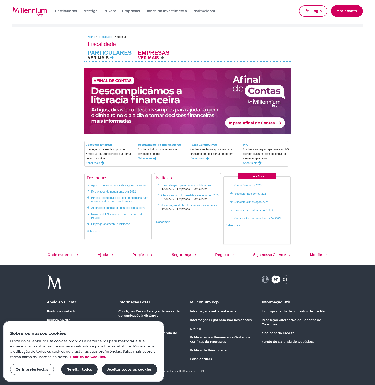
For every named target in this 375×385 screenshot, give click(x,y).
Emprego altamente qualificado (110, 224)
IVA (245, 144)
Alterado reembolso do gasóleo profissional (118, 207)
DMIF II (195, 329)
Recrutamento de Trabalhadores (159, 144)
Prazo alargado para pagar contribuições (186, 185)
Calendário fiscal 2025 (248, 185)
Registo (222, 255)
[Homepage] (29, 12)
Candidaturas (201, 359)
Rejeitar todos (79, 369)
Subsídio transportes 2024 (250, 193)
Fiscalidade (105, 36)
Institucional (203, 11)
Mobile (316, 255)
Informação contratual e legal (213, 311)
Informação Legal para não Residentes (221, 320)
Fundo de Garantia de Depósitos (288, 342)
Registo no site (58, 320)
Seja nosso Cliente (269, 255)
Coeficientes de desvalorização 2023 (257, 218)
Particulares (66, 11)
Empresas (131, 11)
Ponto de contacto (61, 311)
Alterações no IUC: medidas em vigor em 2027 (190, 195)
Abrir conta (347, 11)
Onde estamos (60, 255)
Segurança (181, 255)
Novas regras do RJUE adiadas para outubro (189, 205)
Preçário (140, 255)
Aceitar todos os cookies (129, 369)
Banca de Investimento (166, 11)
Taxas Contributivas (203, 144)
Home (91, 36)
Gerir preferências (32, 369)
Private (109, 11)
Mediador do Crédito (278, 333)
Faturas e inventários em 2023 (253, 210)
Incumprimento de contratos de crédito (293, 311)
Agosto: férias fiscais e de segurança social (118, 185)
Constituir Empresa (99, 144)
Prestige (90, 11)
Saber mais (93, 163)
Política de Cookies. (87, 356)
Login (317, 11)
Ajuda (103, 255)
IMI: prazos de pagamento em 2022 (113, 191)
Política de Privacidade (208, 350)
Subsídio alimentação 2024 (251, 202)
